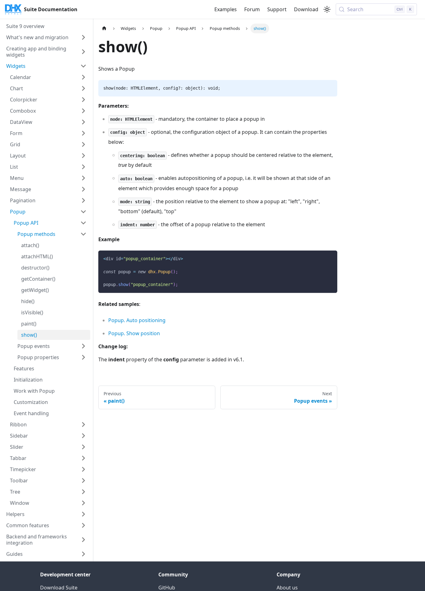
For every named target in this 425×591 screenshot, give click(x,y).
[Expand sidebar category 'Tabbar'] (83, 458)
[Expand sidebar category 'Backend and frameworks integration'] (83, 540)
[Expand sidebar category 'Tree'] (83, 492)
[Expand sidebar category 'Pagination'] (83, 200)
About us (287, 587)
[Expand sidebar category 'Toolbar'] (83, 480)
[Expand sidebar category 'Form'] (83, 133)
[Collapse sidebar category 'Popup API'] (83, 223)
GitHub (166, 587)
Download (306, 9)
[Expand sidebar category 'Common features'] (83, 525)
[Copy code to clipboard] (330, 258)
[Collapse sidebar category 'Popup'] (83, 212)
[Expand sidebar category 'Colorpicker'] (83, 100)
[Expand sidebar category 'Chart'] (83, 88)
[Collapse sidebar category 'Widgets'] (83, 66)
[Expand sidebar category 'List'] (83, 167)
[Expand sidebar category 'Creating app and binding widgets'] (83, 52)
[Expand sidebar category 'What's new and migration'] (83, 37)
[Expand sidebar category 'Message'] (83, 189)
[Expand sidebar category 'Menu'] (83, 178)
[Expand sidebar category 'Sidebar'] (83, 436)
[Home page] (104, 28)
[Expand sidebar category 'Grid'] (83, 144)
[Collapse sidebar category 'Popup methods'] (83, 234)
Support (277, 9)
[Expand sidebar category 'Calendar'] (83, 77)
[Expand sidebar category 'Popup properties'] (83, 357)
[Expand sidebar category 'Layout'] (83, 156)
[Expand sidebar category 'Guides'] (83, 554)
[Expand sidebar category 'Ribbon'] (83, 424)
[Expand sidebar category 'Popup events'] (83, 346)
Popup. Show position (134, 333)
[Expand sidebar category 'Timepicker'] (83, 469)
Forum (252, 9)
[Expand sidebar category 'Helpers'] (83, 514)
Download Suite (58, 587)
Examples (225, 9)
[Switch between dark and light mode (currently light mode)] (327, 9)
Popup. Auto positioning (137, 320)
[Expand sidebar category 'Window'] (83, 503)
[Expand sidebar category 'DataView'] (83, 122)
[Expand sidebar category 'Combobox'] (83, 111)
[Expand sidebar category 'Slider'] (83, 447)
